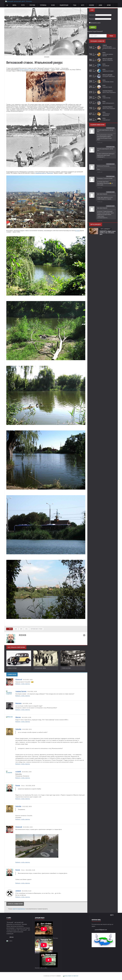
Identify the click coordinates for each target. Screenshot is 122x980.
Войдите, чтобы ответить (22, 683)
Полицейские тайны (40, 668)
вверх (112, 915)
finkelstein (18, 703)
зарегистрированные (19, 909)
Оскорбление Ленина (108, 81)
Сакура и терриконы (108, 60)
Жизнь (14, 5)
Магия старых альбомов (109, 108)
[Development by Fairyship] (70, 976)
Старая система (66, 668)
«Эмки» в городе (12, 668)
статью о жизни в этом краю (27, 69)
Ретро (23, 5)
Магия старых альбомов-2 (109, 92)
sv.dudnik (18, 771)
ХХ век (53, 5)
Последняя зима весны (109, 76)
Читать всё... (100, 142)
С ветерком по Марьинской (106, 114)
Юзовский (18, 679)
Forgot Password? (98, 31)
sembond (18, 891)
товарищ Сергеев (20, 691)
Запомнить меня (95, 23)
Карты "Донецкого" (105, 228)
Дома (100, 5)
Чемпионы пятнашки (108, 71)
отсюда (77, 230)
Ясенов (17, 785)
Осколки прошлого (108, 91)
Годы (74, 5)
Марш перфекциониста (108, 103)
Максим (18, 717)
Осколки (91, 5)
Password (92, 19)
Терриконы (43, 5)
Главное (105, 45)
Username (92, 15)
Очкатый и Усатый (107, 87)
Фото (82, 5)
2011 (26, 629)
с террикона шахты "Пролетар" (43, 173)
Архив (109, 5)
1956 (21, 629)
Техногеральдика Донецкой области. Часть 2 (109, 48)
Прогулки (32, 5)
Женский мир (106, 65)
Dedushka (18, 729)
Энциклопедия (64, 5)
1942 (16, 629)
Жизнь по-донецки (107, 58)
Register (89, 31)
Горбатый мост (106, 120)
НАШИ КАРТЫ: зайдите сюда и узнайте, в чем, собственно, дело (108, 233)
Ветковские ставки (37, 629)
